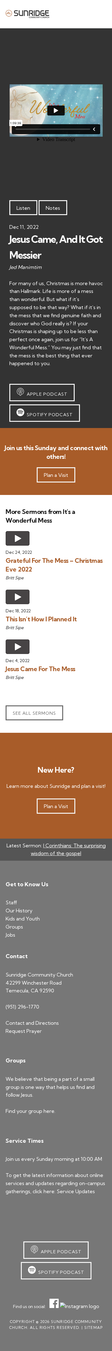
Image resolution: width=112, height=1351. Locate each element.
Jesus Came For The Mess (40, 669)
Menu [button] (99, 13)
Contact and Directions (32, 1023)
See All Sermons (34, 713)
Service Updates (76, 1191)
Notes (53, 208)
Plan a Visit (56, 475)
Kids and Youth (23, 919)
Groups (14, 927)
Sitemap (93, 1327)
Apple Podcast (46, 394)
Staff (11, 902)
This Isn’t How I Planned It (41, 619)
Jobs (10, 935)
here (49, 1111)
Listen (23, 208)
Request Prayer (24, 1031)
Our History (19, 910)
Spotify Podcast (48, 414)
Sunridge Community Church (27, 14)
